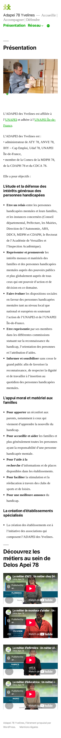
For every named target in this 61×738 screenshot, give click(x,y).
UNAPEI (11, 120)
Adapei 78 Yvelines (19, 15)
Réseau (34, 25)
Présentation (14, 25)
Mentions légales (29, 727)
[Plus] (48, 26)
